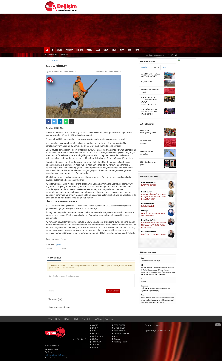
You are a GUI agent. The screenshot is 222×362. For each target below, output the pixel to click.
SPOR (129, 50)
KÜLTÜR (95, 333)
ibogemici (144, 286)
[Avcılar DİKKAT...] (83, 96)
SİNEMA (95, 339)
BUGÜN (144, 67)
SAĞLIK (113, 50)
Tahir (143, 295)
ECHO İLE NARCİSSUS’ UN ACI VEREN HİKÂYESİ (153, 214)
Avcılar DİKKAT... (53, 249)
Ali (142, 265)
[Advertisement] (111, 30)
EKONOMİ (79, 50)
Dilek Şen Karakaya (148, 182)
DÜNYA (95, 347)
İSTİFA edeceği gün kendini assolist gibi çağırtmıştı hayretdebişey (155, 289)
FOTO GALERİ (119, 325)
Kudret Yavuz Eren (148, 231)
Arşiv (116, 336)
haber (64, 249)
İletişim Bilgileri (53, 349)
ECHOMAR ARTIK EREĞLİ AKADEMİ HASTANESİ (150, 75)
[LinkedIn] (60, 121)
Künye (50, 352)
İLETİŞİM (57, 319)
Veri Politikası (98, 319)
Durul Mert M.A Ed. (148, 220)
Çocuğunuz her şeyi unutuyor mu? (153, 234)
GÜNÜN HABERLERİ (121, 333)
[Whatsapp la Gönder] (66, 121)
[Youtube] (176, 55)
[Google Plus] (86, 340)
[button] (53, 50)
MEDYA (122, 50)
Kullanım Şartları (86, 319)
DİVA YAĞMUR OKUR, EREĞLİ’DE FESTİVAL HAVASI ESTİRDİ (149, 111)
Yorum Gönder (113, 291)
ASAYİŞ (98, 50)
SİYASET (60, 50)
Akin (142, 258)
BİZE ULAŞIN (67, 319)
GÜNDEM (89, 50)
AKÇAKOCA (69, 50)
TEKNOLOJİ (96, 342)
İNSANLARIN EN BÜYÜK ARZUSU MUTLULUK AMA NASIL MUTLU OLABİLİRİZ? (153, 224)
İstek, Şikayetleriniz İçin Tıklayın (55, 355)
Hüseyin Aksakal (147, 203)
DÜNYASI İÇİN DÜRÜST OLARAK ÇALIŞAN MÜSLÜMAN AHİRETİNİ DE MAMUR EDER (153, 196)
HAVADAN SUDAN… (148, 206)
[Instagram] (78, 340)
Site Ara (117, 339)
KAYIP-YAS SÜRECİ (148, 185)
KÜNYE (50, 319)
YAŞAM (106, 50)
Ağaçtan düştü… (63, 55)
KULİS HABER (97, 336)
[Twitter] (172, 55)
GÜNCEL (95, 331)
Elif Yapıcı (145, 211)
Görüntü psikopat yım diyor (150, 260)
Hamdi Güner (146, 192)
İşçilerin (143, 281)
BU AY (165, 67)
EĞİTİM (137, 50)
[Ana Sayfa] (61, 6)
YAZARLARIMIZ (120, 331)
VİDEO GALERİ (119, 328)
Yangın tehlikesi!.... (147, 81)
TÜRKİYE (95, 344)
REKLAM (76, 319)
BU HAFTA (155, 67)
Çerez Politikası (109, 319)
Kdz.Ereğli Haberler (121, 342)
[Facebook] (168, 55)
